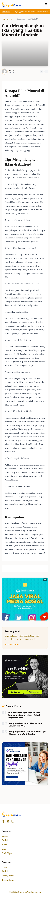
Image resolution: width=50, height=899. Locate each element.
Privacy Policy (8, 876)
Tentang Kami (8, 880)
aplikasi (5, 836)
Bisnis (4, 849)
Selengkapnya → (12, 644)
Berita (4, 845)
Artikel (5, 840)
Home (4, 867)
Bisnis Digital (7, 854)
